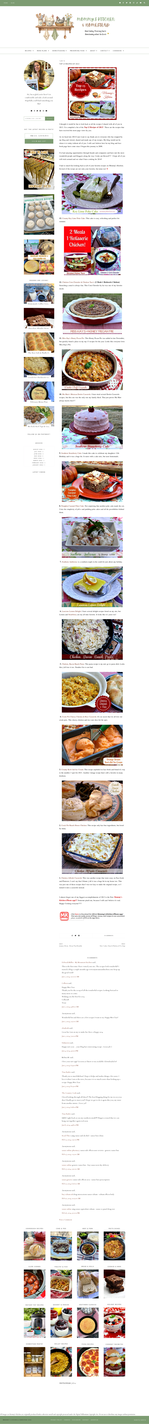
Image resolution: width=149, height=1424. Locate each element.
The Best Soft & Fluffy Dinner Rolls (39, 353)
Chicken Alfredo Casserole (71, 878)
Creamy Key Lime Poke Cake (73, 218)
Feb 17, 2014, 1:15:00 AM (70, 1154)
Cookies (67, 1420)
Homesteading (58, 50)
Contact (104, 50)
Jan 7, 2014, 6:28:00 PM (70, 1107)
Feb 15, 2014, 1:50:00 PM (70, 1140)
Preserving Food (77, 50)
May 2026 (38, 456)
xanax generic (67, 1180)
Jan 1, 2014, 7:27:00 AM (70, 1021)
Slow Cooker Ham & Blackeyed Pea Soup (112, 945)
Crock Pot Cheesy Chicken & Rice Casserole (79, 716)
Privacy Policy (56, 1420)
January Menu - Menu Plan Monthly (70, 945)
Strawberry (72, 614)
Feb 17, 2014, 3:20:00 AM (71, 1169)
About (93, 50)
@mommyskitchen (83, 1383)
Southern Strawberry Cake (71, 453)
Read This (66, 1136)
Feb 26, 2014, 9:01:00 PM (71, 1213)
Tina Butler (66, 1072)
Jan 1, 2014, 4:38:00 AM (70, 1007)
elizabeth (65, 1028)
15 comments (108, 935)
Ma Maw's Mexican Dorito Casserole (76, 394)
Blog (13, 3)
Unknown (65, 1043)
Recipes (28, 50)
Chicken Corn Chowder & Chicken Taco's (78, 282)
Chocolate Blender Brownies (39, 328)
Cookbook (117, 50)
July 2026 (38, 451)
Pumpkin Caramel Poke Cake (72, 506)
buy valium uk (67, 1194)
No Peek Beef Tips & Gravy (39, 426)
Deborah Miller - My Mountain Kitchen (77, 962)
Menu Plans (42, 50)
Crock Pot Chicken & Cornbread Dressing (39, 377)
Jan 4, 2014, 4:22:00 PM (70, 1051)
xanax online (67, 1165)
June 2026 (38, 454)
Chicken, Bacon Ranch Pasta (73, 664)
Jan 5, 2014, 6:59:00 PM (70, 1065)
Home (6, 3)
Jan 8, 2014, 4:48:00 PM (70, 1125)
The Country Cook (69, 1093)
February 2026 (38, 463)
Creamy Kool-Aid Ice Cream (72, 769)
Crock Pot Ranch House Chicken (74, 825)
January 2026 (39, 465)
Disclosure (76, 1420)
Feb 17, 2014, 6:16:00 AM (71, 1184)
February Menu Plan (39, 402)
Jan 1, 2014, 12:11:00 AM (70, 976)
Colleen (65, 983)
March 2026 (38, 460)
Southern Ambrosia (69, 562)
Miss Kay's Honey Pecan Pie (73, 338)
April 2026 (39, 458)
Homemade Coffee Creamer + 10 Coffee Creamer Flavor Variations (39, 304)
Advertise (94, 1420)
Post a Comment (65, 1220)
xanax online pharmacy (71, 1150)
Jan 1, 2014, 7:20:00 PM (70, 1036)
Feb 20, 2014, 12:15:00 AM (71, 1198)
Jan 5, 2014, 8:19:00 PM (70, 1086)
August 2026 (38, 449)
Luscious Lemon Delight (71, 611)
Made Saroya (140, 1420)
